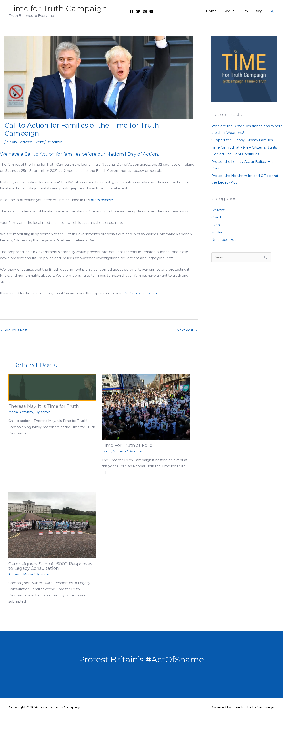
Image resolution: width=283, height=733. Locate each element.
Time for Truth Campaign (58, 8)
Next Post (187, 330)
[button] (272, 11)
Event (39, 142)
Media (11, 142)
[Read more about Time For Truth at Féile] (146, 406)
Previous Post (13, 330)
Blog (258, 11)
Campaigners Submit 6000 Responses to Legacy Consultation (50, 566)
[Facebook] (132, 11)
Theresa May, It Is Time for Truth (43, 406)
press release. (102, 200)
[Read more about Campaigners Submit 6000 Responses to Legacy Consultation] (52, 525)
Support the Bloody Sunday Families (242, 140)
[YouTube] (151, 11)
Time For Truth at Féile (127, 445)
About (228, 11)
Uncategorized (224, 239)
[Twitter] (138, 11)
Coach (216, 217)
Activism (25, 142)
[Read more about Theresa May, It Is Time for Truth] (52, 387)
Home (211, 11)
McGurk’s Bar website (142, 293)
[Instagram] (145, 11)
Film (244, 11)
